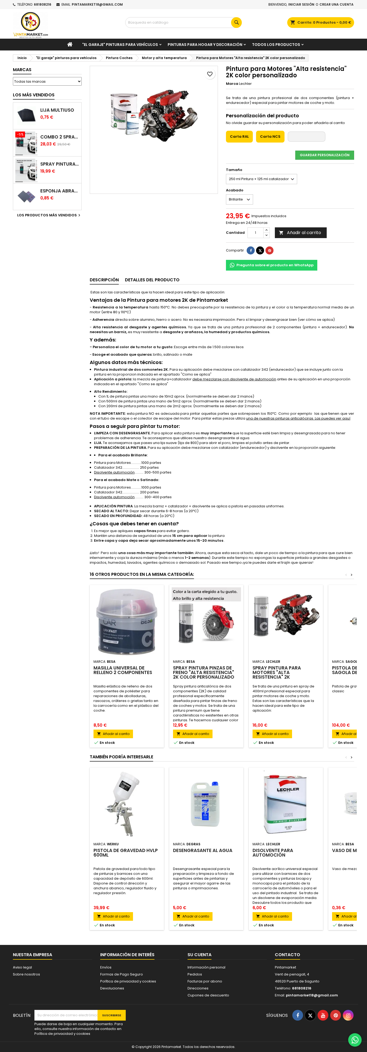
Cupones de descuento (208, 995)
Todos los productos (276, 44)
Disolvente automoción (114, 472)
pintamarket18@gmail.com (97, 4)
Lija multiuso (57, 110)
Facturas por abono (205, 981)
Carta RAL (239, 136)
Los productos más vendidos (49, 215)
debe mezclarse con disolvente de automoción (234, 379)
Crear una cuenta (336, 4)
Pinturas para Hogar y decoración (205, 44)
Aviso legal (22, 967)
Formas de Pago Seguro (121, 974)
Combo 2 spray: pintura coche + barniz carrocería (59, 137)
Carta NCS (270, 136)
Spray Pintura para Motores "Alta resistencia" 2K (277, 672)
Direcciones (198, 988)
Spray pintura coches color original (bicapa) (59, 164)
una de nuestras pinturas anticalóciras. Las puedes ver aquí (298, 418)
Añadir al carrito (300, 233)
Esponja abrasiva (59, 191)
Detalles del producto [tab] (152, 280)
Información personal (206, 967)
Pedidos (195, 974)
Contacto (287, 955)
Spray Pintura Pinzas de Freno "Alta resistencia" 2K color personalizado (203, 672)
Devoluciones (112, 988)
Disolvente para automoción (273, 852)
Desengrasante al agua (202, 850)
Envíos (105, 967)
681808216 (42, 4)
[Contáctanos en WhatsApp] (355, 1040)
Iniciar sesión (301, 4)
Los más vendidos (34, 95)
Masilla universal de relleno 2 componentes (122, 670)
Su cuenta (199, 955)
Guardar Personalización (325, 155)
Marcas (22, 70)
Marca (232, 83)
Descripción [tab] (104, 280)
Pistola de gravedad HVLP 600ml (125, 852)
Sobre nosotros (26, 974)
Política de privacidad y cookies (128, 981)
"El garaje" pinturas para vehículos (120, 44)
